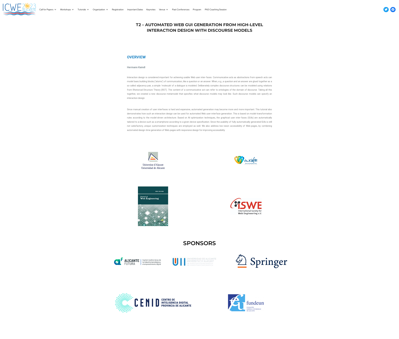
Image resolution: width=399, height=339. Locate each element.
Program (197, 9)
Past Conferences (180, 9)
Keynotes (150, 9)
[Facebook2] (392, 9)
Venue (162, 9)
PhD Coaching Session (216, 9)
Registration (118, 9)
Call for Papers (46, 9)
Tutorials (82, 9)
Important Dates (135, 9)
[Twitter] (386, 9)
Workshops (65, 9)
